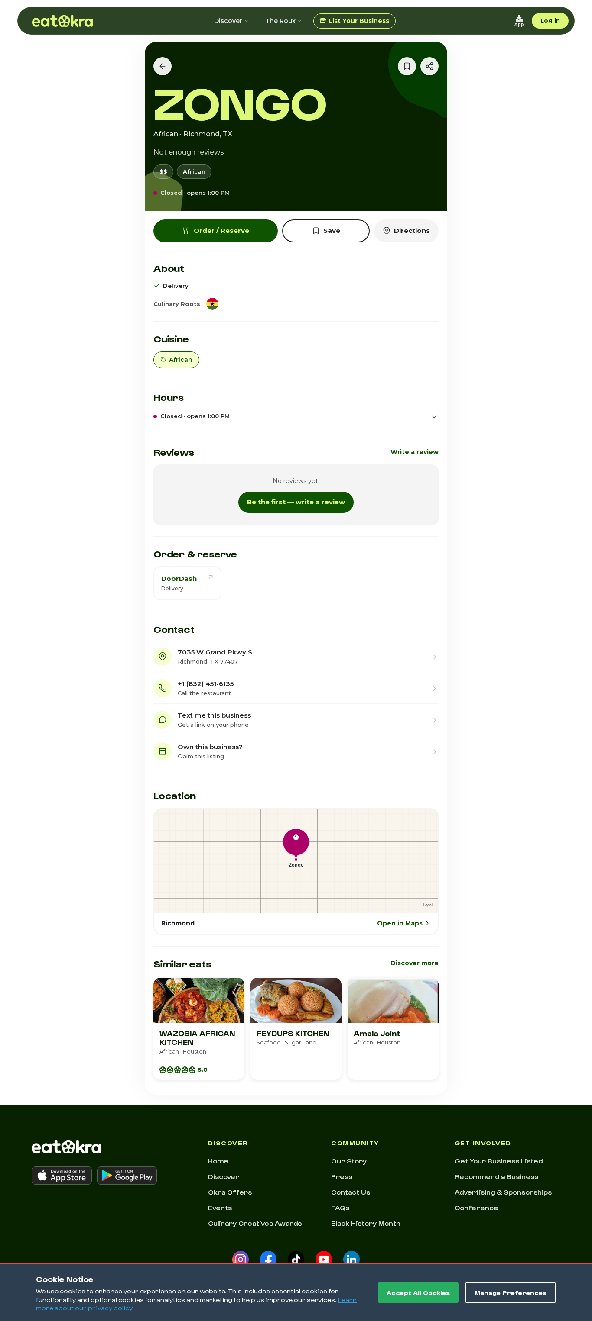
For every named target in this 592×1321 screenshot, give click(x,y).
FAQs (340, 1207)
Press (341, 1176)
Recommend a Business (496, 1176)
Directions (412, 230)
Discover (228, 21)
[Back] (162, 66)
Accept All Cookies (418, 1292)
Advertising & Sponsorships (503, 1192)
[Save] (407, 66)
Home (218, 1161)
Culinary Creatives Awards (255, 1223)
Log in (550, 20)
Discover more (414, 963)
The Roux (280, 21)
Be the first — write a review (296, 502)
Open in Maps (400, 923)
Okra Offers (230, 1192)
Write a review (414, 452)
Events (220, 1207)
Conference (476, 1207)
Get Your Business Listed (499, 1161)
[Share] (429, 66)
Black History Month (365, 1223)
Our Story (349, 1161)
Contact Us (350, 1192)
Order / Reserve (221, 230)
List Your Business (359, 21)
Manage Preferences (510, 1292)
